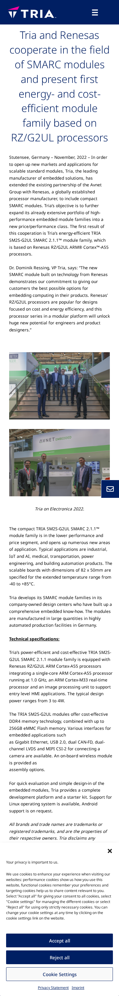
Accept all (59, 941)
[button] (110, 850)
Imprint (78, 987)
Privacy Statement (53, 987)
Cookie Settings (60, 974)
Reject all (60, 957)
